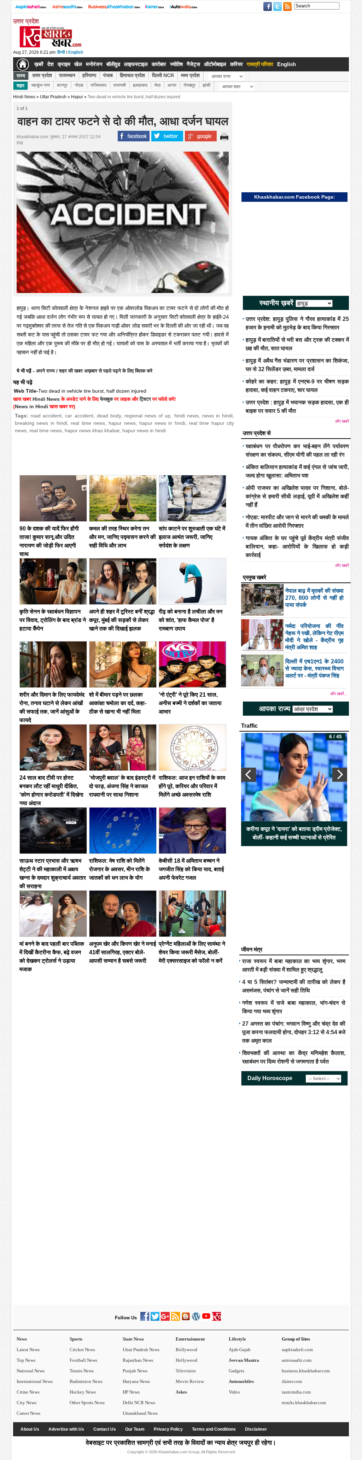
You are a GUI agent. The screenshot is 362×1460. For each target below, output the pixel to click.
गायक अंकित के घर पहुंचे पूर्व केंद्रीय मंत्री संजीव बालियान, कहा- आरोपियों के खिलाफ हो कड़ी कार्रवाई (297, 546)
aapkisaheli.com (297, 1349)
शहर (20, 85)
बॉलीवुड (113, 64)
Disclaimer (256, 1429)
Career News (28, 1413)
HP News (131, 1392)
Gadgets (236, 1370)
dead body (109, 415)
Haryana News (136, 1381)
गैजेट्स (193, 64)
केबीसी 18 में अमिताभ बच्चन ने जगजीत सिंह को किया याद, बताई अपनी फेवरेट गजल (191, 869)
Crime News (28, 1392)
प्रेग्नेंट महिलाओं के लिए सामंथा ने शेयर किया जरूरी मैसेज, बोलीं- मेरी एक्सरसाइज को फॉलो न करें (192, 952)
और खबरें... (338, 693)
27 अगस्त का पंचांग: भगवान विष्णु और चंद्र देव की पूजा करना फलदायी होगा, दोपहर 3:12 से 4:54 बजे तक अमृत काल (293, 1032)
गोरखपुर (189, 85)
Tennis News (82, 1370)
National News (31, 1370)
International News (35, 1381)
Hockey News (83, 1392)
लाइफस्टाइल (136, 64)
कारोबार (159, 64)
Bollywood (186, 1349)
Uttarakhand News (140, 1413)
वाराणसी (119, 85)
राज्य (21, 75)
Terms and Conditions (214, 1429)
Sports (76, 1339)
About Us (30, 1429)
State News (133, 1339)
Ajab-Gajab (240, 1349)
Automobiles (241, 1381)
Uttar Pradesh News (141, 1349)
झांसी (206, 85)
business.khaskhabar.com (306, 1370)
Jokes (181, 1392)
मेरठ (157, 85)
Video (234, 1392)
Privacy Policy (168, 1429)
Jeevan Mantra (244, 1360)
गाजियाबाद (98, 85)
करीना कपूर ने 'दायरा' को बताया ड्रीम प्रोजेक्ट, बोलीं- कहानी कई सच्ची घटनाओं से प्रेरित (294, 833)
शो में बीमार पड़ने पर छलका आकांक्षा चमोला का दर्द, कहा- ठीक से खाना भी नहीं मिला (117, 703)
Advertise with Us (66, 1429)
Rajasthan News (138, 1360)
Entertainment (190, 1339)
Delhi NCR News (139, 1402)
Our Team (135, 1429)
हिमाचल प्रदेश (132, 75)
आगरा (172, 85)
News (22, 1339)
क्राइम (64, 64)
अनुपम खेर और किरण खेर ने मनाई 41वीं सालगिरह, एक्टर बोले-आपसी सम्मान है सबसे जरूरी (122, 952)
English (75, 52)
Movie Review (190, 1381)
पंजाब (108, 75)
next (339, 775)
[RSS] (175, 1319)
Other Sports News (87, 1402)
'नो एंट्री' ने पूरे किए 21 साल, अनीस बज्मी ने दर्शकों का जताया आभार (190, 703)
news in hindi (217, 415)
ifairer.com (292, 1381)
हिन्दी (61, 52)
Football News (83, 1360)
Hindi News (24, 96)
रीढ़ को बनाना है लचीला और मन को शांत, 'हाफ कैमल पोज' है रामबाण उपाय (190, 620)
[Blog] (185, 1319)
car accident (79, 415)
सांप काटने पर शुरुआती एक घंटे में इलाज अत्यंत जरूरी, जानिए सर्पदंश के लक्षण (192, 537)
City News (26, 1402)
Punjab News (135, 1370)
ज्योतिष (176, 64)
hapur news (122, 423)
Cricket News (82, 1349)
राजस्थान (67, 75)
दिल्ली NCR (163, 75)
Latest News (28, 1349)
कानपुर (62, 85)
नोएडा (79, 85)
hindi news (186, 415)
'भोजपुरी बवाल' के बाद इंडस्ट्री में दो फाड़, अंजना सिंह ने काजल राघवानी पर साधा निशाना (122, 786)
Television (186, 1370)
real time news (88, 423)
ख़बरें (38, 64)
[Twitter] (155, 1319)
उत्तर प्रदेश (42, 75)
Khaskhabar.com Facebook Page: (294, 197)
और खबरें (342, 421)
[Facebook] (144, 1319)
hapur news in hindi (162, 423)
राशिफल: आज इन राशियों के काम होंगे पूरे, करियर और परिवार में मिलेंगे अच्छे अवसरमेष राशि (192, 786)
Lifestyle (237, 1339)
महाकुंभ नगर (40, 85)
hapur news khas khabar (92, 430)
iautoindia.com (296, 1392)
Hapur (77, 96)
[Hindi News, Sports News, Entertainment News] (23, 64)
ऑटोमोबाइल (215, 64)
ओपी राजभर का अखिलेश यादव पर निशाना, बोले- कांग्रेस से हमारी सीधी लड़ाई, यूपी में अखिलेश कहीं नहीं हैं (297, 496)
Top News (26, 1360)
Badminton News (86, 1381)
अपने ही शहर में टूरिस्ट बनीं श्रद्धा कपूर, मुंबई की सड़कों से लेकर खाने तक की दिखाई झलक (122, 620)
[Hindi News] (50, 45)
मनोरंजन (94, 64)
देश (50, 64)
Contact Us (104, 1429)
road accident (46, 415)
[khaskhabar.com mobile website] (216, 1319)
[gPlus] (165, 1319)
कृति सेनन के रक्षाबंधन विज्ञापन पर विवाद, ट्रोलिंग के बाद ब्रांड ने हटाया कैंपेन (52, 620)
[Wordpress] (196, 1319)
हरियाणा (89, 75)
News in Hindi (31, 406)
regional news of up (147, 415)
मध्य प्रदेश (190, 75)
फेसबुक (106, 399)
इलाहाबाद (140, 85)
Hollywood (186, 1360)
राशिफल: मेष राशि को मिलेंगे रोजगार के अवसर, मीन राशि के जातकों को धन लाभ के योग (119, 869)
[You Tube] (206, 1319)
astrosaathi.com (296, 1360)
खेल (78, 64)
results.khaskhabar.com (304, 1402)
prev (248, 775)
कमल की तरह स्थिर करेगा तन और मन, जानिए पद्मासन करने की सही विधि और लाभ (122, 537)
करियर (236, 64)
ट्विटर (145, 399)
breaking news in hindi (41, 423)
